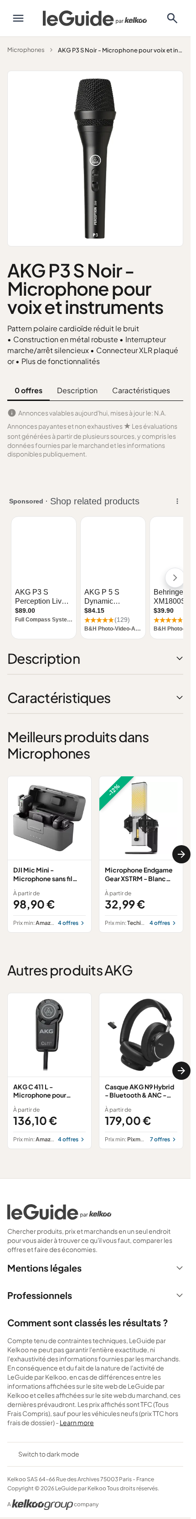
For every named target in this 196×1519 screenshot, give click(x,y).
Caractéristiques (141, 390)
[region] (95, 854)
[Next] (181, 854)
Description (77, 390)
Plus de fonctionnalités (60, 361)
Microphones (26, 49)
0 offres (28, 390)
